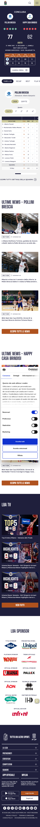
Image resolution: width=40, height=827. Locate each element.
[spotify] (35, 808)
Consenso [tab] (6, 376)
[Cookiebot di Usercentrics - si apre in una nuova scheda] (28, 369)
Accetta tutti (20, 441)
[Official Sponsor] (11, 673)
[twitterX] (23, 808)
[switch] (34, 418)
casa (15, 101)
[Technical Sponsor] (29, 686)
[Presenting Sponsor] (29, 645)
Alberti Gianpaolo (29, 96)
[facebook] (4, 808)
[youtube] (20, 808)
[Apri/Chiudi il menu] (37, 3)
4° (33, 111)
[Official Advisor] (20, 713)
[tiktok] (27, 808)
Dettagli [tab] (16, 376)
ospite (24, 101)
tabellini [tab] (7, 81)
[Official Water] (11, 700)
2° (21, 111)
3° (27, 111)
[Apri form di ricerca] (29, 3)
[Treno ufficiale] (29, 659)
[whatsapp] (31, 808)
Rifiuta (20, 455)
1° (16, 111)
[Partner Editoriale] (29, 700)
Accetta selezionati (20, 448)
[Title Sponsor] (11, 645)
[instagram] (8, 808)
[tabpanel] (20, 136)
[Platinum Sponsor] (11, 659)
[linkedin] (16, 808)
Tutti (8, 111)
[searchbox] (20, 2)
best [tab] (28, 81)
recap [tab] (18, 81)
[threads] (12, 808)
